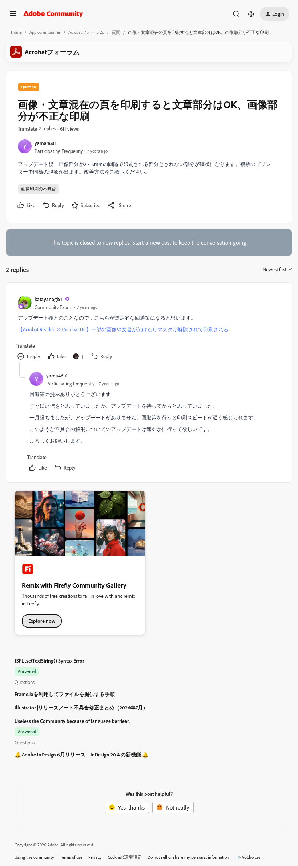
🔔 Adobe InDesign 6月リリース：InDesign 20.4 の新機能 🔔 (81, 754)
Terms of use (71, 857)
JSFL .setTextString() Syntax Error (49, 660)
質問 (116, 32)
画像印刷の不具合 (38, 188)
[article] (148, 328)
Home (16, 32)
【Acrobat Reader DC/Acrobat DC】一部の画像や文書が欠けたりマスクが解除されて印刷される (123, 329)
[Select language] (251, 14)
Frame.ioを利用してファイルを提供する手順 (65, 694)
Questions (25, 682)
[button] (13, 15)
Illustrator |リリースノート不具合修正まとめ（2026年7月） (81, 707)
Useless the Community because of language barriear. (72, 721)
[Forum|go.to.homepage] (53, 14)
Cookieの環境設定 (125, 857)
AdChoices (251, 857)
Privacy (95, 857)
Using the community (34, 857)
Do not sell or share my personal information (188, 857)
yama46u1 (45, 143)
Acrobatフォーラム (86, 32)
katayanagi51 (48, 299)
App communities (45, 32)
